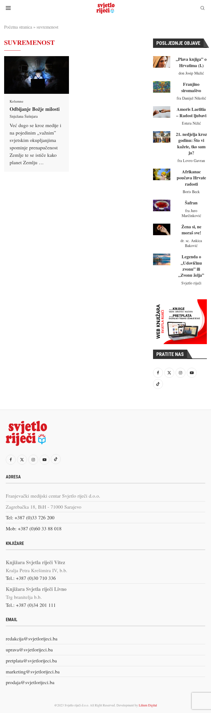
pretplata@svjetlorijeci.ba (31, 660)
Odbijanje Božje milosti (35, 109)
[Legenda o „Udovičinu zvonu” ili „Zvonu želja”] (161, 259)
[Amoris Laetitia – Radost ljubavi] (161, 112)
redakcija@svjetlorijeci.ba (31, 638)
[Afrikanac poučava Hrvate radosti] (161, 174)
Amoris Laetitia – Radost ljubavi (191, 112)
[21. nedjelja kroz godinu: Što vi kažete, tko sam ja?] (161, 137)
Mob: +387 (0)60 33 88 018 (34, 528)
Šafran (191, 202)
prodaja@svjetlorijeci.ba (30, 682)
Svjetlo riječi (191, 283)
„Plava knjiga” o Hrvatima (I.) (191, 62)
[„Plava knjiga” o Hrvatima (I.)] (161, 62)
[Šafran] (161, 205)
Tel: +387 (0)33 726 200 (30, 517)
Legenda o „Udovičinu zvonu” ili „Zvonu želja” (191, 265)
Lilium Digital (148, 705)
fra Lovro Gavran (191, 160)
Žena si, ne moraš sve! (191, 229)
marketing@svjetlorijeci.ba (33, 671)
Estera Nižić (191, 123)
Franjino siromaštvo (191, 87)
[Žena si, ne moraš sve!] (161, 229)
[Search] (202, 8)
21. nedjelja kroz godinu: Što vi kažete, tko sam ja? (191, 143)
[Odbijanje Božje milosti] (36, 75)
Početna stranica (18, 27)
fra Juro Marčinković (191, 213)
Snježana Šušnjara (24, 116)
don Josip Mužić (191, 73)
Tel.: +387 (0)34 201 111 (31, 605)
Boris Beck (191, 191)
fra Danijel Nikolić (191, 98)
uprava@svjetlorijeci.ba (29, 649)
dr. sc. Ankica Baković (191, 243)
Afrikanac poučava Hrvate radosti (191, 177)
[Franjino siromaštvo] (161, 87)
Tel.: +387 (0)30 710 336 (31, 578)
